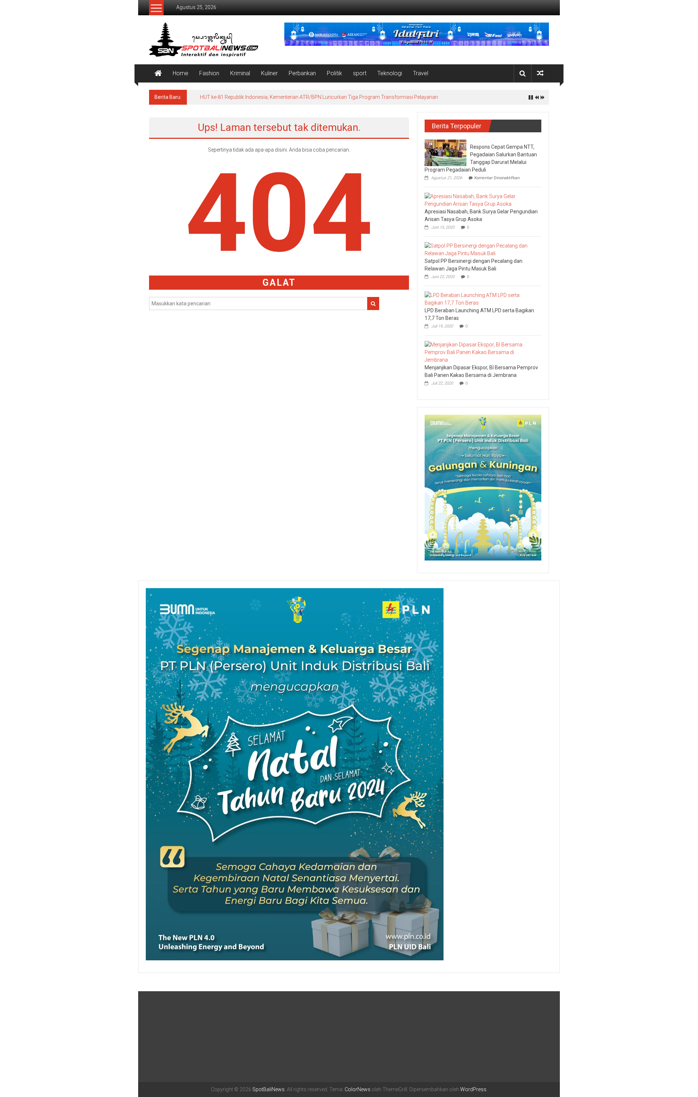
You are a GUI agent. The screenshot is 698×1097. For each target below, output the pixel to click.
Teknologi (389, 73)
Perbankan (302, 73)
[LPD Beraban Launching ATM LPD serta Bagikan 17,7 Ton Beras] (481, 299)
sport (359, 73)
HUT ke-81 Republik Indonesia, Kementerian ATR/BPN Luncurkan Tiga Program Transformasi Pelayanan (319, 97)
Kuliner (269, 73)
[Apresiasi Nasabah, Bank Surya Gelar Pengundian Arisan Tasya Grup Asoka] (481, 200)
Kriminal (240, 73)
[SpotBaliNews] (158, 73)
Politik (334, 73)
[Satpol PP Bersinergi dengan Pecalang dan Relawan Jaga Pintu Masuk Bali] (481, 249)
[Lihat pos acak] (540, 73)
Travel (420, 73)
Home (180, 73)
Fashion (209, 73)
